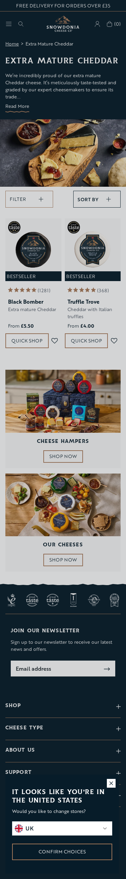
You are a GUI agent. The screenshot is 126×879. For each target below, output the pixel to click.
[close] (111, 783)
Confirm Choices (62, 851)
